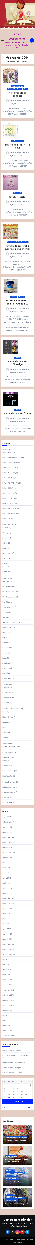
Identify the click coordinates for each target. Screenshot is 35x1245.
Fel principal (6, 553)
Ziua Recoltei (7, 776)
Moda (4, 727)
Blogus (28, 1239)
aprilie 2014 (6, 929)
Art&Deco (6, 663)
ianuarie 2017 (7, 832)
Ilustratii (5, 658)
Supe (4, 548)
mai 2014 (5, 924)
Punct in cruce (8, 602)
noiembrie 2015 (8, 903)
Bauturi (5, 558)
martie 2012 (6, 1026)
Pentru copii (6, 627)
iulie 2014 (6, 919)
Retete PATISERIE (8, 519)
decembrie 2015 (8, 898)
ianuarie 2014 (7, 939)
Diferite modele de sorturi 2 (12, 1073)
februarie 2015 (7, 908)
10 (4, 1091)
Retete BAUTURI (8, 493)
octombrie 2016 (8, 847)
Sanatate (5, 737)
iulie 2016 (6, 863)
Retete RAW (6, 452)
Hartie (4, 643)
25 (9, 1097)
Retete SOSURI (8, 488)
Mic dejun (6, 533)
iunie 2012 (6, 1020)
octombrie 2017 (8, 822)
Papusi (4, 638)
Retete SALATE (8, 478)
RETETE (5, 449)
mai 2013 (5, 964)
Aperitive (5, 538)
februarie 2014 (8, 934)
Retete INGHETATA (9, 508)
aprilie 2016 (6, 878)
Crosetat (17, 193)
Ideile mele (6, 582)
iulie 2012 (6, 1015)
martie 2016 (6, 883)
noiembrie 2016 (8, 842)
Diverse (13, 297)
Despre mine (7, 802)
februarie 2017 (7, 827)
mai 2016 (5, 873)
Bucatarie (6, 693)
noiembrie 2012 (8, 995)
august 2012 (7, 1010)
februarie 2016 (8, 888)
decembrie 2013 (8, 944)
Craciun (5, 766)
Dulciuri (5, 528)
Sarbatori (5, 758)
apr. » (30, 1108)
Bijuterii (5, 668)
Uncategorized (8, 752)
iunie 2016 (6, 868)
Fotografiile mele (8, 787)
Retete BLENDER (8, 498)
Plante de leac (7, 717)
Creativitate (6, 607)
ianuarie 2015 (7, 914)
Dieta (4, 712)
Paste (4, 761)
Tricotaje (5, 617)
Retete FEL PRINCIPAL (10, 483)
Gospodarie (6, 698)
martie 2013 (6, 975)
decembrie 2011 (8, 1036)
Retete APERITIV (8, 473)
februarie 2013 (7, 980)
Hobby (4, 579)
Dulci (4, 566)
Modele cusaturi (17, 86)
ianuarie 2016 (7, 893)
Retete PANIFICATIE (9, 513)
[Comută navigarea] (2, 40)
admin (12, 100)
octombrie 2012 (8, 1000)
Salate (4, 543)
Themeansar (17, 1242)
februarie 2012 (8, 1031)
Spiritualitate (7, 743)
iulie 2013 (6, 959)
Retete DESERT (8, 503)
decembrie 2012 (8, 990)
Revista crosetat (17, 197)
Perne (4, 673)
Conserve (6, 563)
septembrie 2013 (8, 954)
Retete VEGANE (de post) (11, 457)
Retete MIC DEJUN (9, 468)
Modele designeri (8, 597)
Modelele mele (7, 587)
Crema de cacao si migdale (12, 1068)
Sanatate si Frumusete (11, 709)
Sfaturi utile (7, 684)
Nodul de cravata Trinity (18, 413)
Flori (25, 89)
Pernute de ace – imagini (11, 1050)
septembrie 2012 (8, 1005)
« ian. (5, 1108)
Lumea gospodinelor (18, 1219)
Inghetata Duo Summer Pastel (13, 1063)
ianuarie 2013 (7, 985)
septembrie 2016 (8, 852)
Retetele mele (7, 525)
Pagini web (6, 678)
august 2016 (7, 858)
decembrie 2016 (8, 837)
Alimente (5, 687)
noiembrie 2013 (8, 949)
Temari (4, 653)
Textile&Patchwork (15, 89)
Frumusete (6, 722)
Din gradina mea (8, 782)
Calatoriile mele (8, 792)
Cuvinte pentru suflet (10, 746)
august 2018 (7, 817)
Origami (5, 648)
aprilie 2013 (6, 970)
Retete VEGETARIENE (10, 463)
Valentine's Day (8, 771)
